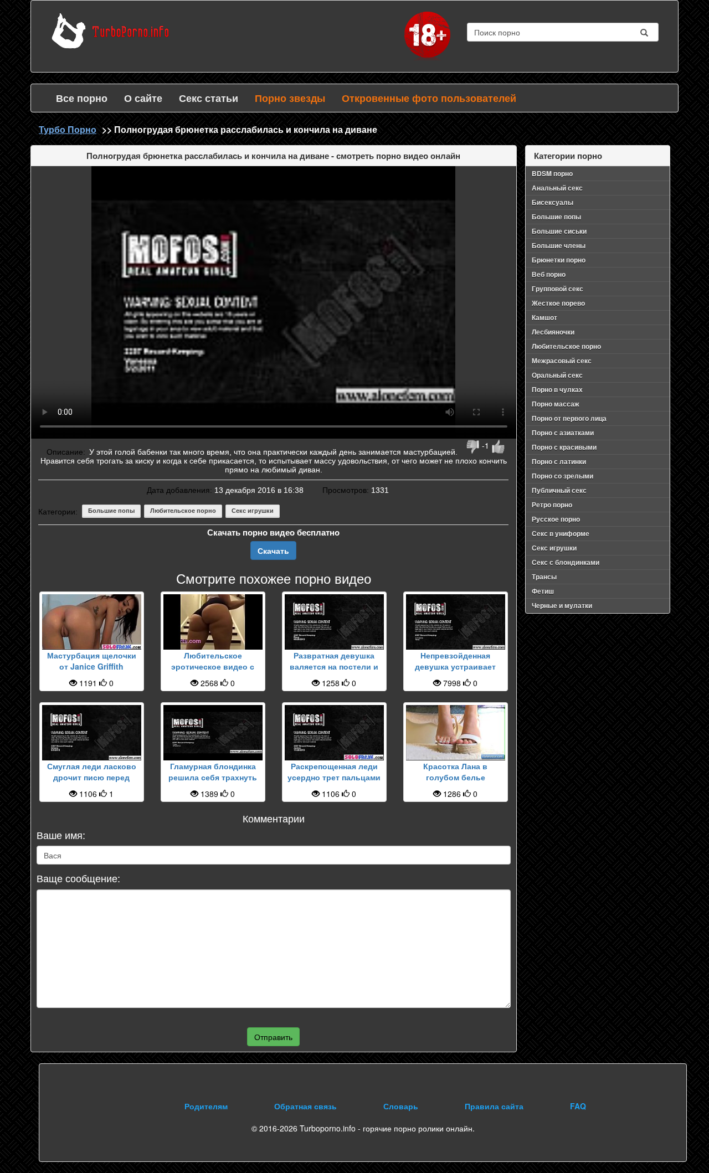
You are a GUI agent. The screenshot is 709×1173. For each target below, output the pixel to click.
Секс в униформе (560, 533)
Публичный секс (559, 490)
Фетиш (543, 591)
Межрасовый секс (562, 361)
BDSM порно (552, 173)
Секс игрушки (253, 510)
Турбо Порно (67, 129)
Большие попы (111, 510)
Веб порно (549, 274)
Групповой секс (557, 289)
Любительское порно (183, 510)
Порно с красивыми (564, 447)
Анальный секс (557, 188)
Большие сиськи (559, 231)
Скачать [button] (273, 550)
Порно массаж (555, 404)
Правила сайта (494, 1106)
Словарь (400, 1106)
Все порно (81, 98)
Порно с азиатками (563, 433)
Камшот (544, 317)
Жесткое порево (558, 303)
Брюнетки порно (558, 260)
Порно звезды (290, 98)
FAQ (578, 1106)
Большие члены (558, 245)
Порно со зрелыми (562, 476)
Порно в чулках (557, 389)
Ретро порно (552, 505)
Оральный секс (557, 375)
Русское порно (556, 519)
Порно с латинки (559, 461)
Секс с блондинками (565, 562)
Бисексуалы (552, 202)
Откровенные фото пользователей (429, 98)
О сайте (143, 98)
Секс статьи (208, 98)
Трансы (544, 577)
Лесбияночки (553, 332)
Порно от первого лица (569, 418)
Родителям (206, 1106)
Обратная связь (305, 1106)
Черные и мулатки (562, 605)
